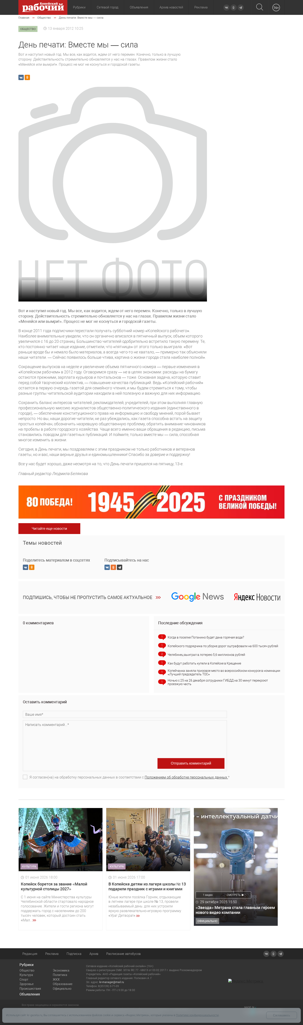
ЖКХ (56, 979)
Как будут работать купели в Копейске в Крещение (204, 663)
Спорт (24, 979)
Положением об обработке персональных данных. (186, 777)
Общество (27, 970)
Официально (62, 988)
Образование (62, 984)
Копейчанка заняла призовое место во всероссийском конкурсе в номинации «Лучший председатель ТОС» (224, 672)
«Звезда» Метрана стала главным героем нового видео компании (235, 910)
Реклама (201, 7)
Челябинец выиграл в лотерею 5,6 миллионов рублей (206, 654)
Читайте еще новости (49, 528)
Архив (93, 954)
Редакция (29, 954)
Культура (26, 975)
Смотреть (234, 895)
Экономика (61, 970)
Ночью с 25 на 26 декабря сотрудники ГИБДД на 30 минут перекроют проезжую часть (218, 682)
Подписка (74, 954)
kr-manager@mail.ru (111, 982)
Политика (60, 975)
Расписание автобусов (123, 954)
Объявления (139, 7)
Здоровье (26, 984)
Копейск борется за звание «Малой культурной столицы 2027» (54, 886)
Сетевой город (107, 7)
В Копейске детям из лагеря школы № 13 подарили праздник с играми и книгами (147, 886)
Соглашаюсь (281, 1015)
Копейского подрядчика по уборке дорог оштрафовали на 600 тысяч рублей (223, 646)
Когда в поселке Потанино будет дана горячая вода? (206, 637)
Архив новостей (171, 7)
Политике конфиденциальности (197, 1015)
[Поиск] (259, 7)
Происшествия (30, 988)
